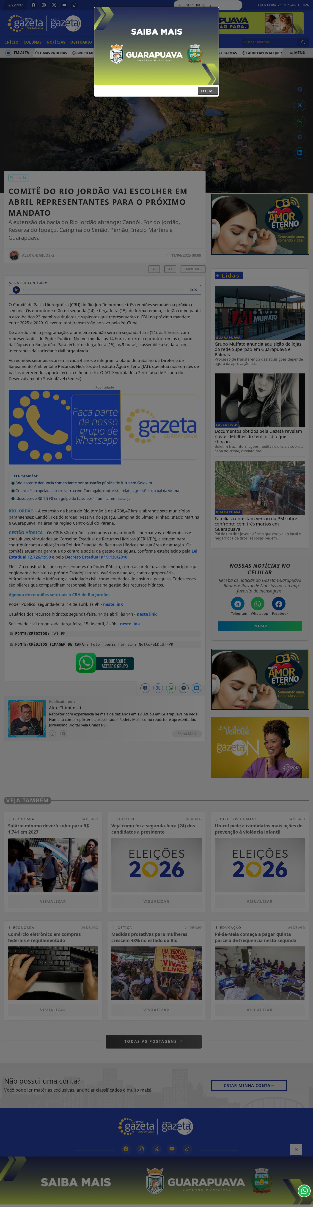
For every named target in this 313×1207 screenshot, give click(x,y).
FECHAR (208, 91)
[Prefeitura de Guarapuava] (156, 45)
